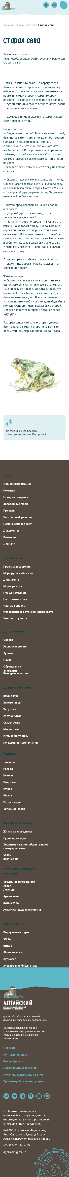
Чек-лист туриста (15, 618)
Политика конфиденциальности (24, 1074)
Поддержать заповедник (20, 1068)
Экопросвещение (15, 646)
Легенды (9, 889)
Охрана (8, 640)
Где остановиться (15, 599)
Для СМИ (9, 544)
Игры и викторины (15, 736)
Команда (9, 490)
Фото (7, 939)
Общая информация (17, 484)
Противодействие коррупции (23, 1081)
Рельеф (8, 769)
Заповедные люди (15, 504)
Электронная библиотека (20, 965)
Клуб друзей (11, 696)
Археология (11, 896)
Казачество (11, 903)
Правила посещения (16, 566)
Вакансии (9, 537)
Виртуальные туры (16, 932)
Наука (7, 660)
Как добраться (13, 1061)
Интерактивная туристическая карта (28, 612)
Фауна (7, 795)
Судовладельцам (14, 838)
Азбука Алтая (12, 716)
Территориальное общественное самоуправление (25, 846)
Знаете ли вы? (13, 702)
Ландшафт (10, 762)
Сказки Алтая (26, 25)
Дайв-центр (11, 579)
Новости (9, 1048)
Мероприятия (12, 586)
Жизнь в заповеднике (17, 831)
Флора (7, 789)
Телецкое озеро (14, 809)
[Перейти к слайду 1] (33, 390)
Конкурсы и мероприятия (20, 742)
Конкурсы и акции (15, 673)
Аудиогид (9, 959)
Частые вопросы (14, 605)
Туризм (8, 653)
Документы (11, 530)
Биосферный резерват (18, 517)
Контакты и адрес (15, 1054)
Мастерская (11, 729)
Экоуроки (9, 709)
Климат (8, 775)
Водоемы (9, 782)
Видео (7, 945)
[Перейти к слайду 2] (36, 390)
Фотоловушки (12, 952)
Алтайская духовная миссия (22, 909)
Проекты (9, 510)
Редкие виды (12, 802)
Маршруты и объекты (18, 573)
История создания (15, 497)
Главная (8, 25)
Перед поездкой (14, 592)
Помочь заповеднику (17, 524)
